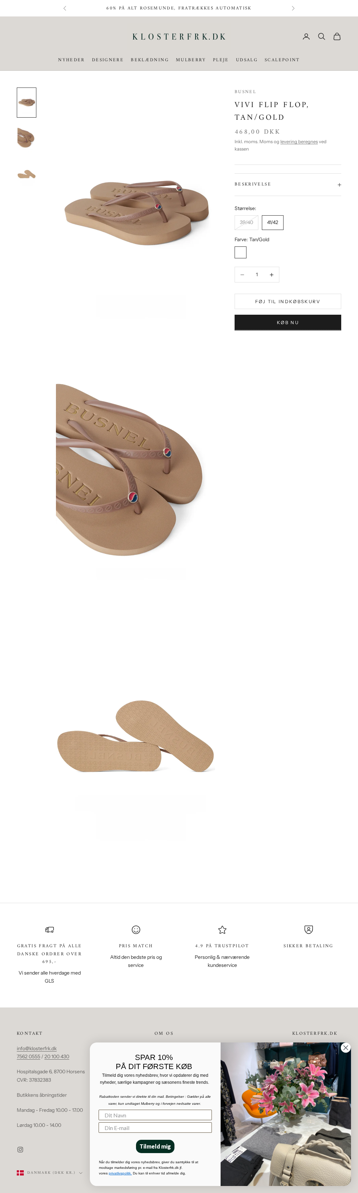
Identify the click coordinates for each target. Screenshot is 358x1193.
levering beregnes (299, 141)
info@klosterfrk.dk (37, 1048)
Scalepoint (282, 60)
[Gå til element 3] (26, 174)
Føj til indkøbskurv (287, 301)
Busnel (245, 92)
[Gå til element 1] (26, 103)
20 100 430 (56, 1056)
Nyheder (71, 60)
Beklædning (150, 60)
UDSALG (247, 60)
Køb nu (288, 322)
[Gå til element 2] (26, 138)
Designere (108, 60)
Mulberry (191, 60)
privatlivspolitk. (120, 1173)
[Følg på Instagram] (20, 1149)
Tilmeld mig (155, 1146)
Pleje (221, 60)
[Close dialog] (346, 1047)
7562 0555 (28, 1056)
